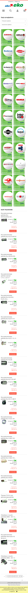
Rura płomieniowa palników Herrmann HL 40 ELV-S (8, 536)
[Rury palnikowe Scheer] (7, 166)
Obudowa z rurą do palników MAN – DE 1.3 (8, 557)
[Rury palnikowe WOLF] (7, 37)
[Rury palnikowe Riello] (19, 150)
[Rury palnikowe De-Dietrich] (7, 69)
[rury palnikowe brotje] (19, 37)
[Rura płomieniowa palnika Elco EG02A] (4, 480)
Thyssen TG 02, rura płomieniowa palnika (7, 496)
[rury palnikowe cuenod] (19, 53)
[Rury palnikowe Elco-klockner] (19, 69)
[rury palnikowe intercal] (19, 118)
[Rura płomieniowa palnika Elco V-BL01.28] (4, 441)
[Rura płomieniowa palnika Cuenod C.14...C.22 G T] (4, 282)
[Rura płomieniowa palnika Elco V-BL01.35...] (4, 461)
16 (21, 576)
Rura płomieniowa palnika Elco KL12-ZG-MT (8, 378)
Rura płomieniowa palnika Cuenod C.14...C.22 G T (6, 275)
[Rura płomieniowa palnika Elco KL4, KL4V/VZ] (4, 239)
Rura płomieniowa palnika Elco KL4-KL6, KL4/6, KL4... (7, 297)
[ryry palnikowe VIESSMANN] (19, 182)
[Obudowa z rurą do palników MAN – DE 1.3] (4, 562)
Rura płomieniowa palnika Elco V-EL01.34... (8, 417)
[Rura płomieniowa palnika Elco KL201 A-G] (4, 322)
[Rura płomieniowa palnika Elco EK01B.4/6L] (4, 259)
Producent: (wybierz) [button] (6, 21)
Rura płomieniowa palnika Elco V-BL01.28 (8, 437)
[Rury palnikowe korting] (7, 134)
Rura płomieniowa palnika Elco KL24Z (6, 359)
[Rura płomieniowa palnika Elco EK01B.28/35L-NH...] (4, 220)
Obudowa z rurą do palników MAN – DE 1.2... (8, 516)
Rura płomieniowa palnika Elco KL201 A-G (8, 317)
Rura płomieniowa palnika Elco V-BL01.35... (8, 457)
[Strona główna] (14, 4)
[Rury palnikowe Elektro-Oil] (7, 85)
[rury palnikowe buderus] (7, 53)
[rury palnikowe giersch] (19, 85)
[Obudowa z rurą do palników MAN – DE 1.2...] (4, 521)
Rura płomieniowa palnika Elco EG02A (6, 476)
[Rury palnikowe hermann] (7, 118)
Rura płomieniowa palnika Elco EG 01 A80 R (8, 398)
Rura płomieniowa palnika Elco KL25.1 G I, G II (8, 338)
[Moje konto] (17, 10)
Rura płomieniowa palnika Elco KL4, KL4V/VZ (8, 235)
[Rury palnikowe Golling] (7, 101)
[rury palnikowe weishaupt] (7, 198)
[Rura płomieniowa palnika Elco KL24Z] (4, 363)
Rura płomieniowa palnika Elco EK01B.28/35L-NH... (7, 215)
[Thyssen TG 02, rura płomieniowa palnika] (4, 501)
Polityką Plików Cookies (9, 588)
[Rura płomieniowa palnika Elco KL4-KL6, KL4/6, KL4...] (4, 302)
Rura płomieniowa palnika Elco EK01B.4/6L (8, 255)
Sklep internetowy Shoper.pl (14, 584)
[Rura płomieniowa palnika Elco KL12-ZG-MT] (4, 382)
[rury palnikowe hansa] (19, 101)
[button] (3, 10)
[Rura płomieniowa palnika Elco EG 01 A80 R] (4, 402)
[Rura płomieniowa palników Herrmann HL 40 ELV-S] (4, 542)
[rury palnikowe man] (19, 134)
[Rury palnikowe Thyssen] (7, 182)
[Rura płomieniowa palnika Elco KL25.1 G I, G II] (4, 343)
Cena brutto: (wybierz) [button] (6, 24)
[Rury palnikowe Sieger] (19, 166)
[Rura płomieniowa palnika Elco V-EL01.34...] (4, 422)
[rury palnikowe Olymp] (7, 150)
